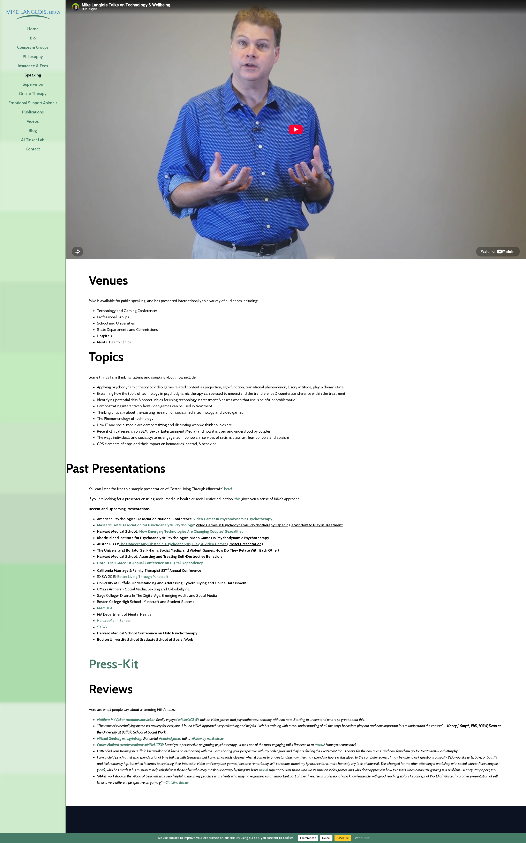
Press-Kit (113, 663)
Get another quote (266, 820)
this (237, 499)
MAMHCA (104, 608)
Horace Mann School (113, 620)
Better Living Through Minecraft (142, 576)
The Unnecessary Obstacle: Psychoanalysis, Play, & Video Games (172, 544)
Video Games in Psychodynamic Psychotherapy (232, 519)
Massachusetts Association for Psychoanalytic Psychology (145, 525)
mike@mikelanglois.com (188, 820)
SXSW (102, 627)
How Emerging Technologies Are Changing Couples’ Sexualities (191, 531)
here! (228, 489)
